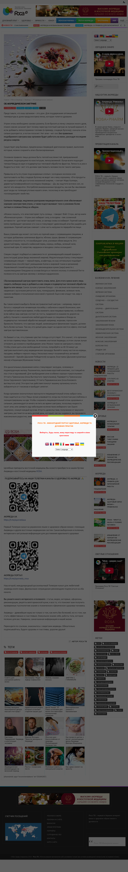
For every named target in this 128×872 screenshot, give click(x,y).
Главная (6, 100)
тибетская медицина (105, 710)
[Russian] (110, 36)
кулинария (44, 652)
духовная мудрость (105, 661)
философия (102, 713)
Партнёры (51, 831)
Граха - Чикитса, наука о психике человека (114, 522)
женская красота (104, 664)
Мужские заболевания (106, 341)
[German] (101, 36)
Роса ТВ (36, 857)
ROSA (39, 471)
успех (120, 710)
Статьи (35, 108)
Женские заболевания (106, 337)
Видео (16, 25)
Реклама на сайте (54, 819)
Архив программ (54, 827)
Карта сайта (52, 842)
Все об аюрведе (12, 652)
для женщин (102, 657)
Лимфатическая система (107, 333)
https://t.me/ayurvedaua (15, 520)
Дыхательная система (106, 317)
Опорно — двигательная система (107, 311)
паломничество (103, 692)
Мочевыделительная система (110, 329)
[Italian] (104, 36)
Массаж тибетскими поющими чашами (112, 440)
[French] (98, 36)
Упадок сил (101, 350)
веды (116, 650)
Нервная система (104, 292)
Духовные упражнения (106, 647)
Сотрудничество (54, 835)
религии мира (102, 706)
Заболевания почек (105, 325)
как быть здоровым (29, 652)
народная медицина (105, 682)
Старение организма (105, 354)
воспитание (102, 654)
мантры (100, 675)
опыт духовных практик (106, 689)
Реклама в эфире (54, 816)
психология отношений (106, 703)
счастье (115, 706)
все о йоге (115, 654)
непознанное (102, 685)
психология (102, 699)
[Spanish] (113, 36)
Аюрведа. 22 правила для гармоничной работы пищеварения (91, 25)
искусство (119, 664)
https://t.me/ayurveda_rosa (16, 578)
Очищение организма (106, 296)
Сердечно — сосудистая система (107, 302)
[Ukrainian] (116, 36)
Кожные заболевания (106, 288)
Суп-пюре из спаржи (112, 378)
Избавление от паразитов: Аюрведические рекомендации (114, 458)
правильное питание (59, 652)
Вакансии (51, 823)
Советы (28, 108)
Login (124, 2)
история (101, 668)
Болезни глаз (102, 346)
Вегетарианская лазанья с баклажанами (114, 391)
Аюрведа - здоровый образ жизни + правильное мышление (108, 504)
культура (113, 671)
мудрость (101, 678)
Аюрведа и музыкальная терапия (35, 25)
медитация (112, 675)
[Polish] (107, 36)
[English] (95, 36)
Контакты (51, 838)
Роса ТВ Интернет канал (106, 843)
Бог (99, 643)
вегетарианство (103, 650)
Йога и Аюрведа (16, 100)
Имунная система (104, 284)
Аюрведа (59, 25)
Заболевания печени (105, 321)
